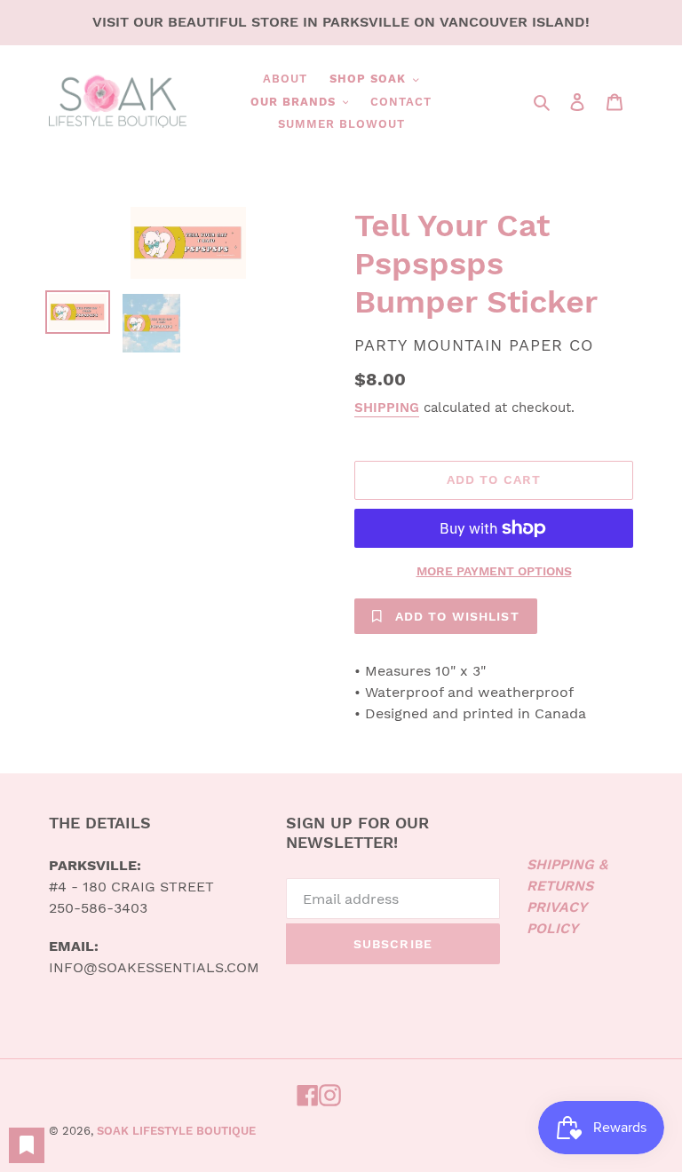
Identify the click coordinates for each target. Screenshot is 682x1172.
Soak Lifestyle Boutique (176, 1130)
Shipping (386, 408)
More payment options (494, 571)
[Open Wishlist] (26, 1145)
